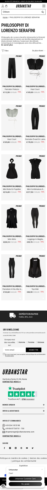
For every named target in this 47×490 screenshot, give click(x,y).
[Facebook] (4, 448)
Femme (31, 342)
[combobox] (21, 12)
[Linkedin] (16, 448)
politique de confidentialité (24, 461)
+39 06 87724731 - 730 (14, 428)
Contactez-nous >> (12, 382)
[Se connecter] (2, 6)
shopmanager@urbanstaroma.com (20, 432)
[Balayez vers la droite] (45, 316)
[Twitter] (32, 448)
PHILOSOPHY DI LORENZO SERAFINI (25, 17)
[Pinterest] (21, 448)
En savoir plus (9, 355)
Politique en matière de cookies (14, 458)
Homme (22, 342)
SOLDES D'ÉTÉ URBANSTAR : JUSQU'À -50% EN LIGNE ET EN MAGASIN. (23, 1)
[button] (39, 50)
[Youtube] (27, 448)
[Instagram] (10, 448)
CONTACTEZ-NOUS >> (12, 436)
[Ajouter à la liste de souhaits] (20, 98)
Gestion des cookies (38, 458)
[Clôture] (39, 5)
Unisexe (41, 342)
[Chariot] (6, 6)
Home (5, 17)
